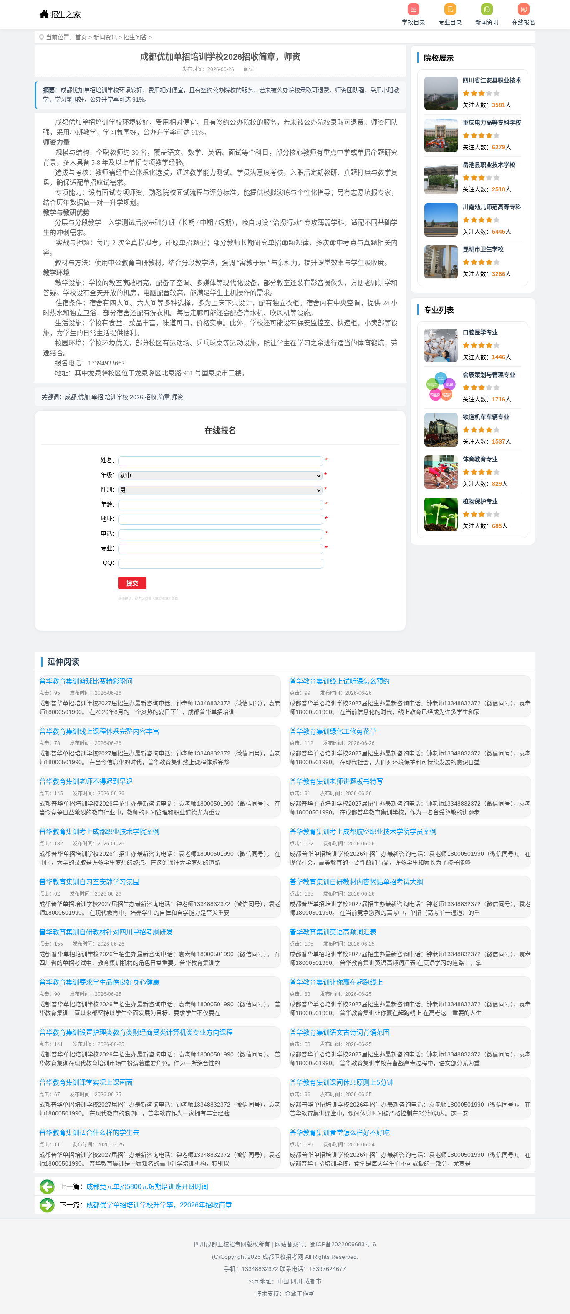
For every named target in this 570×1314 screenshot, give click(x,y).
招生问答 (135, 37)
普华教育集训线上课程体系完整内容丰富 (99, 731)
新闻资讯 (105, 37)
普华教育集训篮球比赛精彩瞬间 (86, 681)
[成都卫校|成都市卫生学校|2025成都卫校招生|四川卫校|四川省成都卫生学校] (60, 14)
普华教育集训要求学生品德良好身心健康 (99, 982)
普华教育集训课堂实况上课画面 (86, 1082)
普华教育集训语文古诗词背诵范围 (340, 1032)
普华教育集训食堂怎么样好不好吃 (340, 1132)
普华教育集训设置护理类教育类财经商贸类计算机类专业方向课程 (136, 1032)
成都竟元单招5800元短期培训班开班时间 (147, 1186)
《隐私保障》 (161, 598)
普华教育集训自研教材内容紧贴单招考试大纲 (356, 881)
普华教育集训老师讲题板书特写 (336, 781)
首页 (81, 37)
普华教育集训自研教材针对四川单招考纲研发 (106, 932)
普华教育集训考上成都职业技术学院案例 (99, 831)
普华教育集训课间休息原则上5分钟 (341, 1082)
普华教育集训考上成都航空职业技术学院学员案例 (363, 831)
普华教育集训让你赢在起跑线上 (336, 982)
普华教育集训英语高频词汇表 (333, 932)
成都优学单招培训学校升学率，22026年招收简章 (159, 1205)
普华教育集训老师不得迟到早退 (86, 781)
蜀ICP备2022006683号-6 (343, 1244)
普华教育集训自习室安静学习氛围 (89, 881)
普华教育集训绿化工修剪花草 (333, 731)
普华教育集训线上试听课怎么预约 (340, 681)
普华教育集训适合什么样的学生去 (89, 1132)
